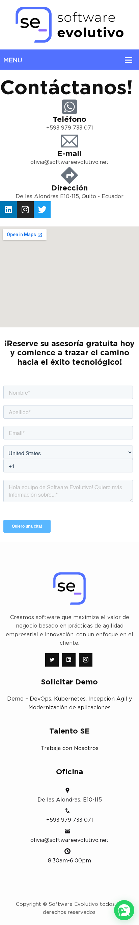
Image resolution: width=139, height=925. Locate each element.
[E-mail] (69, 141)
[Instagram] (25, 209)
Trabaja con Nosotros (70, 748)
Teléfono (69, 119)
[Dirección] (69, 175)
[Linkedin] (8, 209)
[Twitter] (42, 209)
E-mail (69, 153)
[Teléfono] (69, 106)
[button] (124, 910)
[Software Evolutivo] (69, 24)
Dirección (69, 188)
